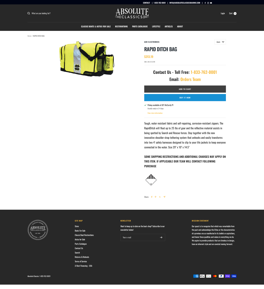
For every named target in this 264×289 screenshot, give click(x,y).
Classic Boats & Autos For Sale (96, 26)
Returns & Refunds (82, 256)
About (180, 26)
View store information (155, 113)
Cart (232, 13)
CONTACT (146, 2)
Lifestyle (156, 26)
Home (29, 35)
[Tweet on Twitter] (160, 197)
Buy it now (185, 97)
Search (77, 252)
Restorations (121, 26)
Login (223, 13)
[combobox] (52, 13)
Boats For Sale (80, 230)
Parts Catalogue (140, 26)
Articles (169, 26)
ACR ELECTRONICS (152, 41)
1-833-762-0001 (160, 2)
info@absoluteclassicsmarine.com (184, 2)
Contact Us (79, 248)
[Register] (161, 237)
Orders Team (190, 79)
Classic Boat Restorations (84, 234)
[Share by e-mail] (164, 197)
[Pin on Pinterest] (155, 197)
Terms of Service (81, 261)
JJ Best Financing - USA (83, 265)
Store (77, 226)
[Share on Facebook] (151, 197)
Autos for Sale (80, 239)
